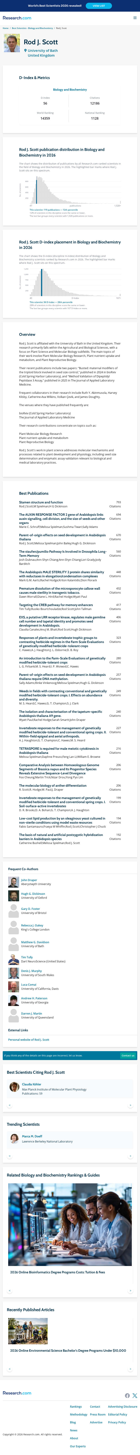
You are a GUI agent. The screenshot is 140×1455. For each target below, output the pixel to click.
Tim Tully (27, 957)
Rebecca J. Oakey (32, 925)
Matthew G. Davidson (35, 942)
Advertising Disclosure (122, 1406)
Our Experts (78, 1446)
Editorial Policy (117, 1414)
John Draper (29, 880)
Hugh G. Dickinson (33, 894)
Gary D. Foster (30, 909)
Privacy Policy (117, 1422)
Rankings (76, 1406)
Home (6, 28)
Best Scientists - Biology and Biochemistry (32, 28)
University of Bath (43, 50)
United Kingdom (41, 55)
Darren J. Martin (31, 1013)
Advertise (96, 1422)
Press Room (98, 1414)
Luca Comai (28, 984)
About (74, 1438)
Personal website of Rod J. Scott (28, 1040)
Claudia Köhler (31, 1084)
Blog (73, 1422)
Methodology (78, 1414)
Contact (95, 1406)
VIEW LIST (99, 5)
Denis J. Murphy (31, 971)
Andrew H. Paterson (34, 998)
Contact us (128, 1055)
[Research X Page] (134, 1395)
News (73, 1430)
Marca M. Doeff (32, 1136)
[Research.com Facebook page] (127, 1395)
